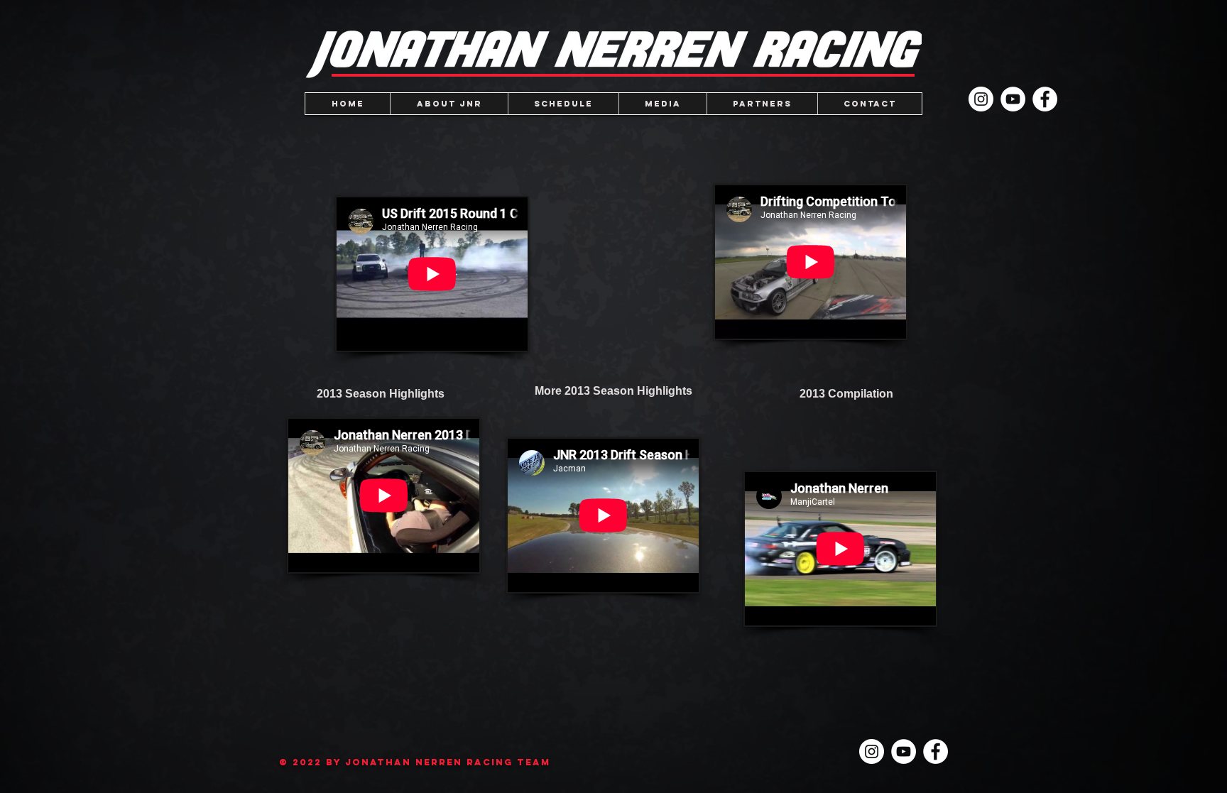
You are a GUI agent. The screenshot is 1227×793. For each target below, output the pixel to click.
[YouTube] (1012, 99)
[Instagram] (981, 99)
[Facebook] (1044, 99)
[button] (662, 103)
